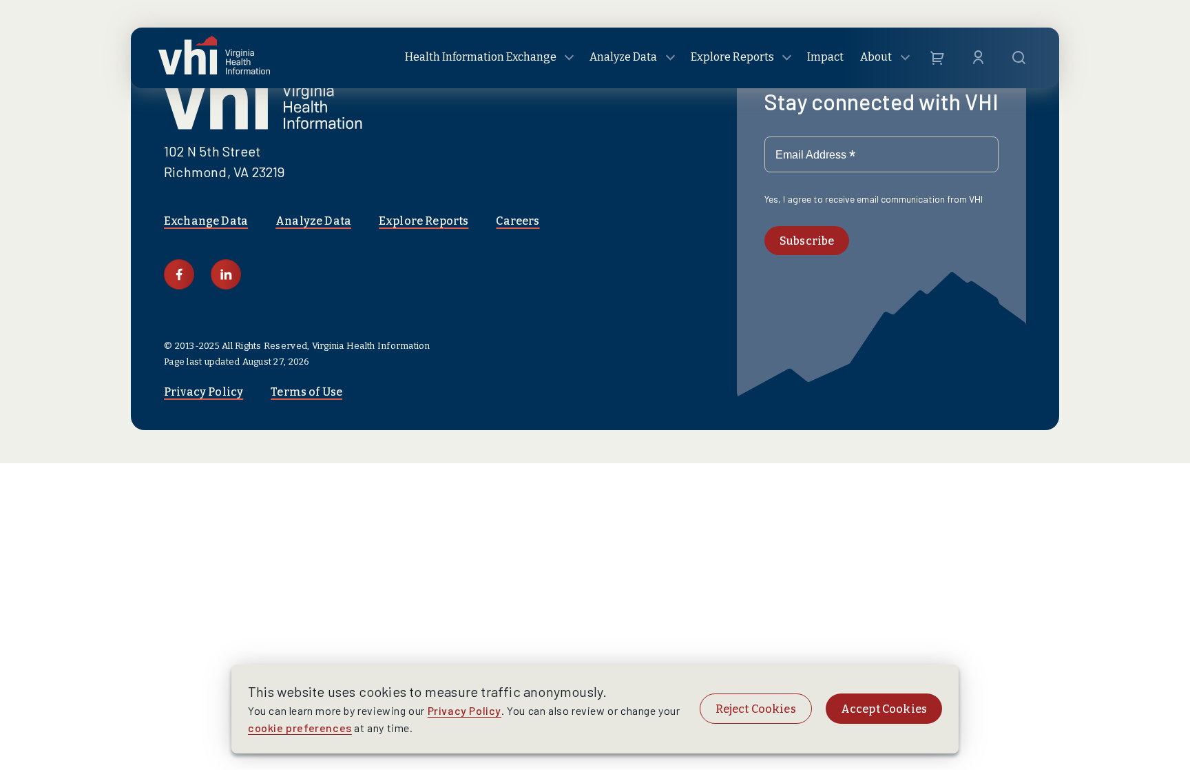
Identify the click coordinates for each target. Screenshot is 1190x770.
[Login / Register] (978, 57)
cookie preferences (300, 727)
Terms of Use (306, 391)
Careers (517, 220)
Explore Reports (423, 220)
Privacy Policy (203, 391)
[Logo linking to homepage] (214, 58)
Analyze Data (313, 220)
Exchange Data (206, 220)
